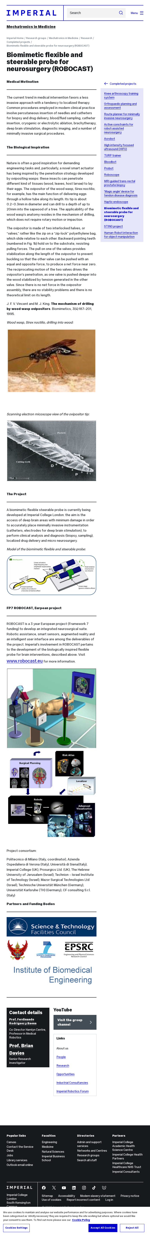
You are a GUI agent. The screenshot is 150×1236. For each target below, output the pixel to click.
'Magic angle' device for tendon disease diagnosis (121, 193)
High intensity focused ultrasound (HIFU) (119, 147)
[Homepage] (35, 13)
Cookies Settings (16, 1227)
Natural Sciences (53, 1151)
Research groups (36, 38)
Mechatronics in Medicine (31, 26)
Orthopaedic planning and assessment (120, 105)
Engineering (49, 1142)
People (61, 1057)
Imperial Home (15, 38)
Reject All (132, 1227)
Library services (17, 1160)
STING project (113, 226)
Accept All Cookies (103, 1227)
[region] (75, 1221)
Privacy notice (130, 1196)
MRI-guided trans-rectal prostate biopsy (119, 183)
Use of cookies (51, 1200)
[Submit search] (121, 13)
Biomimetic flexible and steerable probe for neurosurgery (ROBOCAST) (48, 45)
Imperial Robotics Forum (72, 1091)
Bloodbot (110, 162)
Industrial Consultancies (72, 1082)
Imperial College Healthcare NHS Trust (126, 1165)
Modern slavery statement (97, 1196)
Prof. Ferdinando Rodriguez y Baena (23, 1021)
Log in (109, 1200)
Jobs (10, 1155)
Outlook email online (20, 1165)
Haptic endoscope (116, 202)
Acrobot (109, 138)
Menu (134, 13)
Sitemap (47, 1196)
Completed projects (18, 42)
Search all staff (87, 1160)
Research (86, 38)
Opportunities (65, 1074)
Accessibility (66, 1196)
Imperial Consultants (126, 1171)
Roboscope (111, 174)
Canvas (11, 1142)
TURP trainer (112, 155)
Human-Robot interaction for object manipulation (121, 234)
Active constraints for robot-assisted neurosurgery (118, 128)
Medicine (48, 1147)
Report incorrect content (83, 1200)
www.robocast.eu (25, 661)
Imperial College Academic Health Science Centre (123, 1146)
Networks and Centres (92, 1150)
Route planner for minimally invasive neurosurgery (122, 116)
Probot (108, 168)
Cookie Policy (81, 1220)
